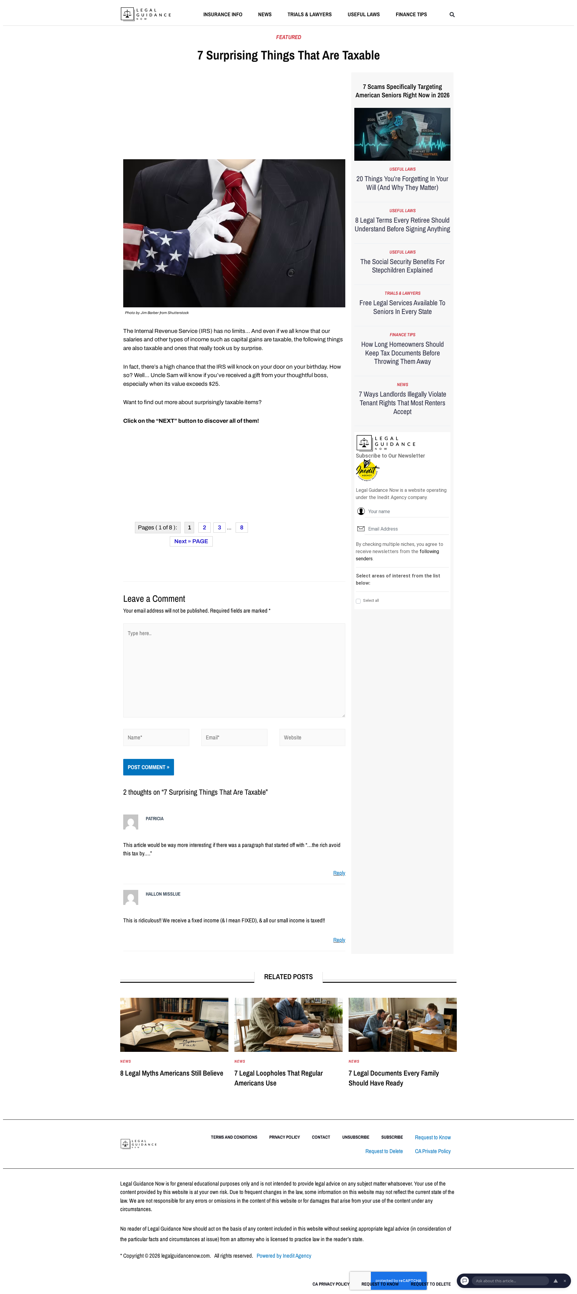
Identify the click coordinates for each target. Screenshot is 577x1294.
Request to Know (433, 1137)
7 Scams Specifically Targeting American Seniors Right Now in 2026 (403, 91)
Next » (182, 541)
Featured (288, 37)
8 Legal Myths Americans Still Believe (171, 1073)
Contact (321, 1137)
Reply (339, 873)
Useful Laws (364, 14)
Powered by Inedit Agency (284, 1255)
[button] (452, 14)
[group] (174, 1049)
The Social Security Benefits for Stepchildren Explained (402, 266)
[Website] (312, 738)
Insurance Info (222, 14)
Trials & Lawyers (310, 14)
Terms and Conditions (234, 1137)
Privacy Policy (284, 1137)
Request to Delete (384, 1151)
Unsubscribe (355, 1137)
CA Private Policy (433, 1151)
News (265, 14)
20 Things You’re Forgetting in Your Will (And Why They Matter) (402, 183)
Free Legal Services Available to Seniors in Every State (402, 307)
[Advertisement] (234, 115)
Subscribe (392, 1137)
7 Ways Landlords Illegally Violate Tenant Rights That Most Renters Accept (402, 402)
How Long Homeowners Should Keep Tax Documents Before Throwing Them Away (402, 352)
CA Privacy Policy (331, 1284)
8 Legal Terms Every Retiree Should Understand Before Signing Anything (402, 224)
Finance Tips (411, 14)
